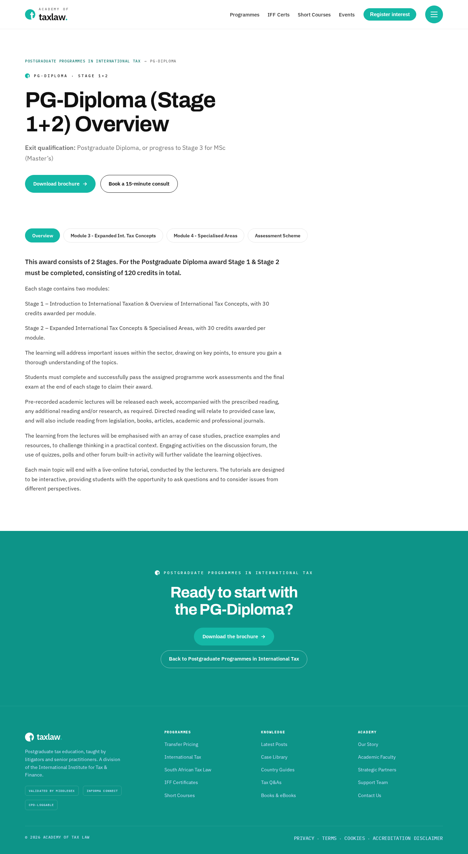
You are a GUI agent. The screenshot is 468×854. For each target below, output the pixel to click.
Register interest (390, 14)
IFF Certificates (181, 782)
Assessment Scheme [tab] (277, 236)
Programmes (244, 14)
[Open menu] (434, 14)
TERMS (329, 838)
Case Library (274, 757)
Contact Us (369, 795)
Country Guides (278, 770)
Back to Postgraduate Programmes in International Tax (234, 658)
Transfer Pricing (181, 744)
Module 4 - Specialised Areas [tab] (205, 236)
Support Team (373, 782)
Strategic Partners (377, 770)
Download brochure (60, 183)
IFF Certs (279, 14)
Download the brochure (234, 636)
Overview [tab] (42, 236)
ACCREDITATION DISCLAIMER (408, 838)
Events (347, 14)
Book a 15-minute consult (139, 183)
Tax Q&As (271, 782)
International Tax (182, 757)
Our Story (368, 744)
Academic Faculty (377, 757)
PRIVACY (304, 838)
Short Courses (314, 14)
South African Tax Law (187, 770)
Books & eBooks (278, 795)
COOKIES (354, 838)
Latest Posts (274, 744)
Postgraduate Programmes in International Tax (83, 61)
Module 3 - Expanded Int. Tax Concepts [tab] (113, 236)
